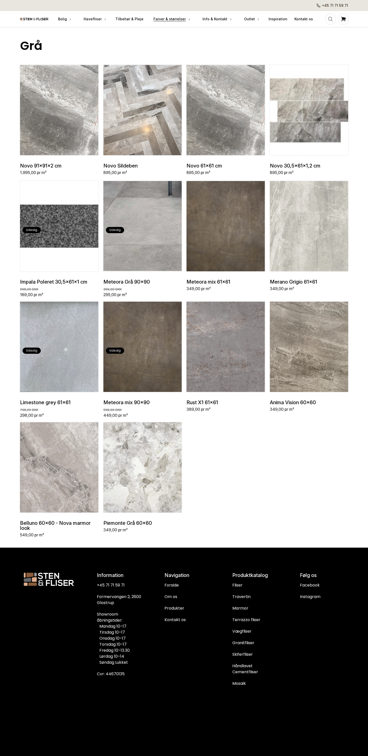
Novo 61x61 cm (204, 165)
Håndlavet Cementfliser (245, 669)
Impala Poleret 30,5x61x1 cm (53, 281)
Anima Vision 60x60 (293, 402)
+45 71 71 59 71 (111, 585)
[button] (64, 19)
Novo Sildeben (120, 165)
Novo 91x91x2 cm (41, 165)
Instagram (310, 597)
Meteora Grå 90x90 (126, 281)
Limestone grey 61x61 (45, 402)
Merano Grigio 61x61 (293, 281)
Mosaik (239, 683)
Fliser (237, 585)
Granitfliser (243, 643)
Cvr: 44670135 (111, 674)
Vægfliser (242, 631)
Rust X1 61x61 (202, 402)
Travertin (241, 597)
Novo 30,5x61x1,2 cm (295, 165)
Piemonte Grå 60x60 (127, 523)
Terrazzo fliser (246, 620)
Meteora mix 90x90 (126, 402)
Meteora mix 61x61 (208, 281)
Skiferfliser (242, 654)
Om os (170, 597)
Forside (171, 585)
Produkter (174, 608)
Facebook (310, 585)
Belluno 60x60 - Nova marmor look (55, 526)
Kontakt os (175, 620)
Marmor (240, 608)
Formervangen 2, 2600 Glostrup (119, 600)
